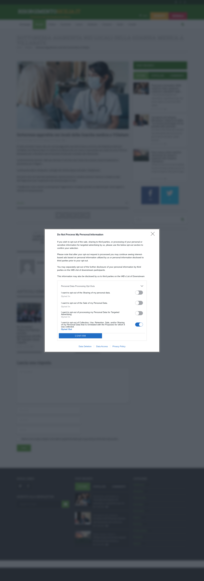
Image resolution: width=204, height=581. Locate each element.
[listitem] (102, 286)
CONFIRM (80, 336)
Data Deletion (85, 346)
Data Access (102, 346)
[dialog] (102, 290)
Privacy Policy (118, 346)
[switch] (139, 293)
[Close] (154, 235)
